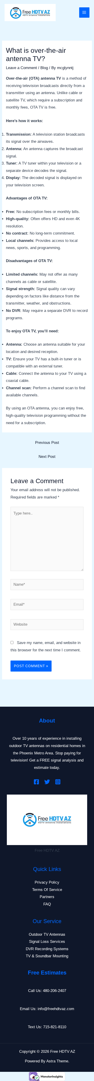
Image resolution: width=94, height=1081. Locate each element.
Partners (47, 897)
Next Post (47, 456)
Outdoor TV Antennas (47, 934)
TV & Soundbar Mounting (47, 956)
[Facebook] (36, 782)
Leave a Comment (21, 68)
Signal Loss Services (47, 941)
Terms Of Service (47, 890)
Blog (44, 68)
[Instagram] (58, 782)
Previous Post (47, 442)
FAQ (47, 904)
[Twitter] (47, 782)
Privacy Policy (47, 882)
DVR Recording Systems (47, 949)
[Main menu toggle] (84, 12)
